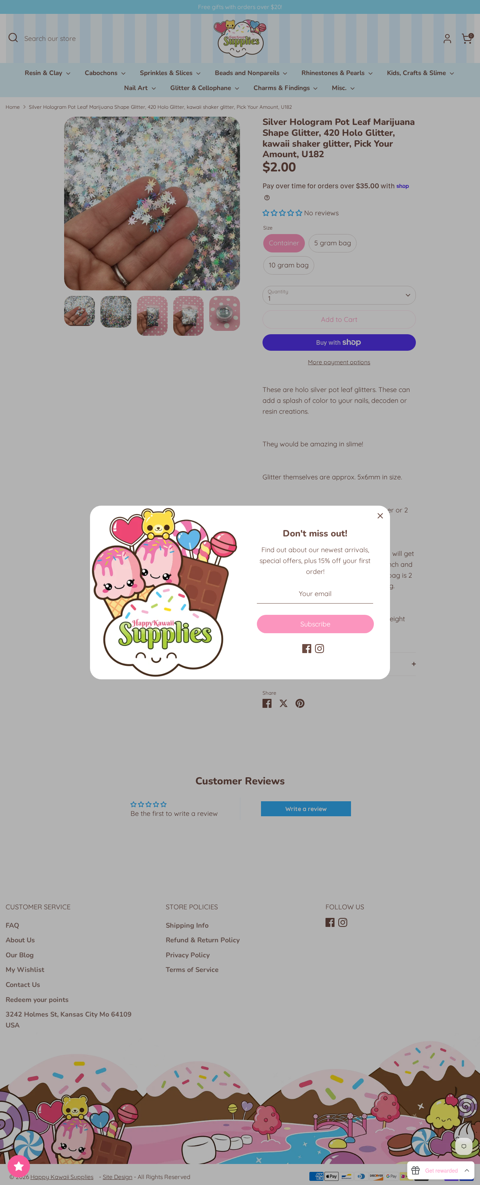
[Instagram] (319, 648)
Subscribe (315, 624)
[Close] (380, 515)
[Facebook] (306, 648)
